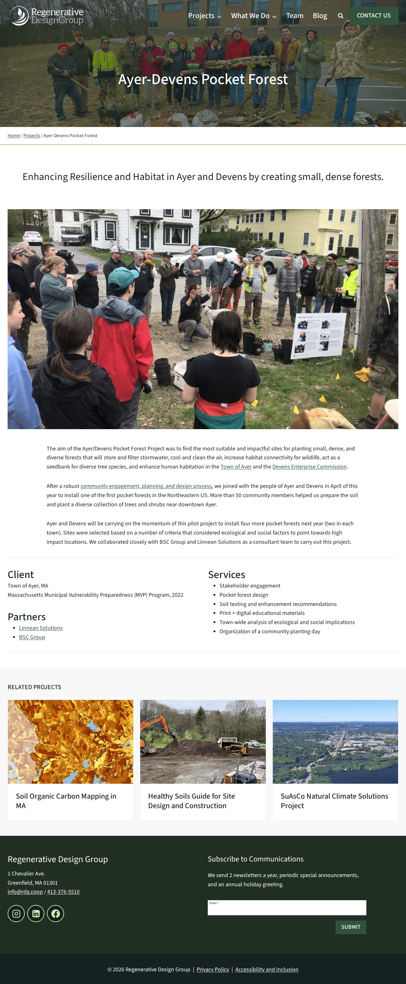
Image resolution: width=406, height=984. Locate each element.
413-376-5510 (63, 892)
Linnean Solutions (41, 628)
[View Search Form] (340, 16)
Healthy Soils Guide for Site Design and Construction (191, 801)
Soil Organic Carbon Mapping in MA (66, 801)
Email (214, 903)
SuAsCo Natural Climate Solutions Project (334, 801)
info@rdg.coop (25, 892)
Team (295, 15)
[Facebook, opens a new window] (55, 913)
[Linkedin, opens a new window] (35, 913)
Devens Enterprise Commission (309, 467)
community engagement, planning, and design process (146, 486)
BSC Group (32, 637)
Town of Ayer (236, 467)
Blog (320, 15)
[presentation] (70, 742)
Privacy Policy (213, 970)
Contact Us (374, 15)
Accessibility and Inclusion (266, 970)
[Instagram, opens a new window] (16, 913)
